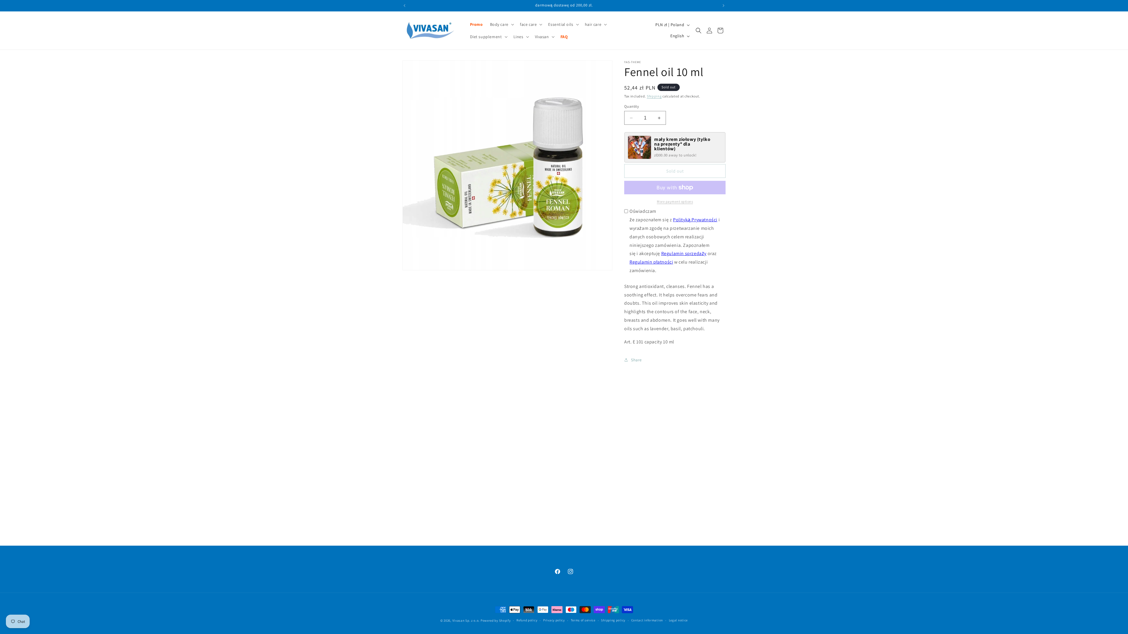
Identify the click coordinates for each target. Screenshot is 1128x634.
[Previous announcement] (404, 5)
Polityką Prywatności (695, 220)
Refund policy (526, 620)
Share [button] (636, 359)
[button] (501, 24)
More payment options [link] (675, 201)
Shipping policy (613, 620)
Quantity (631, 106)
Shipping (654, 96)
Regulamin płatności (651, 262)
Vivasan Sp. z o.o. (466, 620)
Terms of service (583, 620)
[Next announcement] (723, 5)
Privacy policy (554, 620)
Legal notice (678, 620)
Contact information (647, 620)
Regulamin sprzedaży (683, 253)
